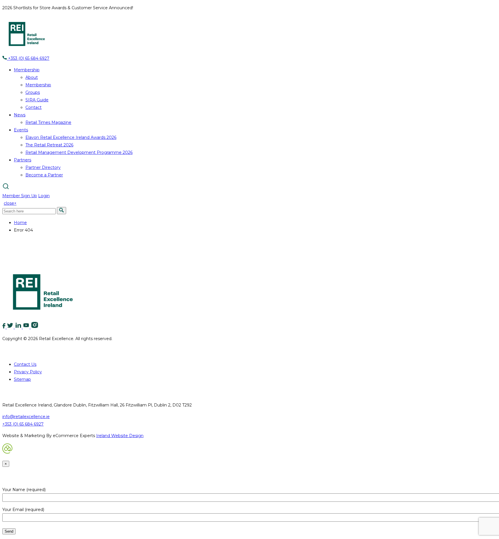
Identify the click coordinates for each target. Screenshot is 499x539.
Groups (32, 92)
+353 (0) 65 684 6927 (28, 58)
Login (44, 195)
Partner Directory (43, 167)
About (31, 77)
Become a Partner (44, 175)
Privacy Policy (28, 371)
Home (20, 222)
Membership (27, 69)
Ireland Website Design (120, 435)
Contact (33, 107)
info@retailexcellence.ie (26, 416)
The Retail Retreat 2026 (49, 145)
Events (21, 130)
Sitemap (22, 379)
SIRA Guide (37, 99)
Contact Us (25, 364)
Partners (22, 160)
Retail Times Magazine (48, 122)
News (19, 115)
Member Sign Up (19, 195)
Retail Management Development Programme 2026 (79, 152)
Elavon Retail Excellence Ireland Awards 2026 (70, 137)
